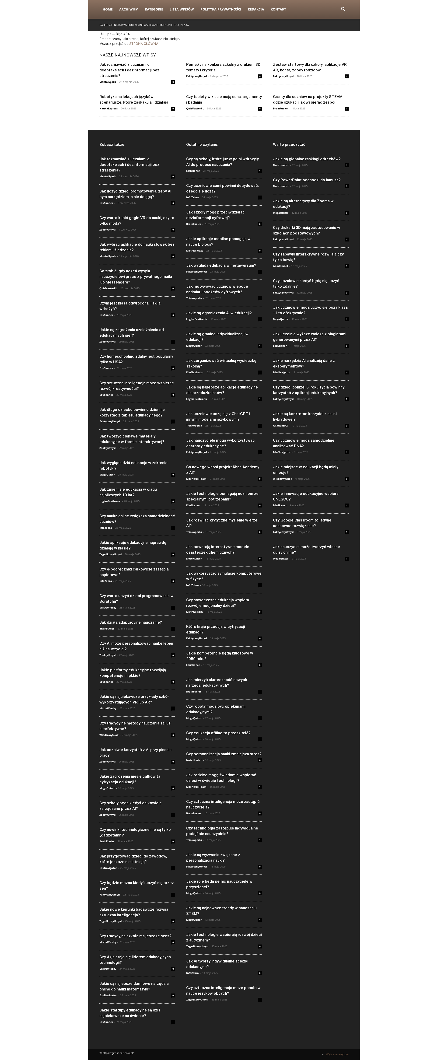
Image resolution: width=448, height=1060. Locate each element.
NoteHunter (194, 558)
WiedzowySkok (109, 735)
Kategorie (154, 9)
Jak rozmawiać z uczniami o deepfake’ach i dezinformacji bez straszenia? (129, 70)
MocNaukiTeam (196, 478)
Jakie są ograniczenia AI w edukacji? (219, 313)
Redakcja (256, 9)
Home (108, 9)
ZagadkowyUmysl (110, 554)
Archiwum (128, 9)
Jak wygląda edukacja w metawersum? (221, 265)
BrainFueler (280, 108)
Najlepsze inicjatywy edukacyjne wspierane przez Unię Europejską (144, 25)
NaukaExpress (108, 108)
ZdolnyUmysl (107, 229)
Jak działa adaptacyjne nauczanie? (130, 622)
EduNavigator (108, 868)
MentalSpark (107, 82)
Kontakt (278, 9)
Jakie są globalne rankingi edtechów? (307, 159)
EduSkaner (106, 203)
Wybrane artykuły (337, 1054)
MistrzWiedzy (107, 607)
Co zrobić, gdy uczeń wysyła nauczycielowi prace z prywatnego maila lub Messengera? (135, 276)
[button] (343, 9)
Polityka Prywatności (220, 9)
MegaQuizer (107, 474)
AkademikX (280, 266)
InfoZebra (105, 527)
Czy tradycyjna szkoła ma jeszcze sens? (135, 936)
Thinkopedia (194, 298)
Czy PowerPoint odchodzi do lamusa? (307, 180)
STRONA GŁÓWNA (143, 43)
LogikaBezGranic (110, 501)
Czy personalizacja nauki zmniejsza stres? (224, 754)
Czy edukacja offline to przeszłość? (218, 733)
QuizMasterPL (195, 108)
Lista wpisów (182, 9)
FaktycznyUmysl (196, 76)
